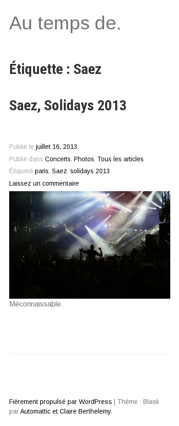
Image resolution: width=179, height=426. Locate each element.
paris (42, 171)
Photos (84, 159)
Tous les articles (120, 159)
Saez (59, 171)
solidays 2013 (90, 171)
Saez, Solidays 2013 (68, 105)
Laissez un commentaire (44, 183)
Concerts (58, 159)
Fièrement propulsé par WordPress (60, 401)
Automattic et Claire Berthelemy (65, 411)
